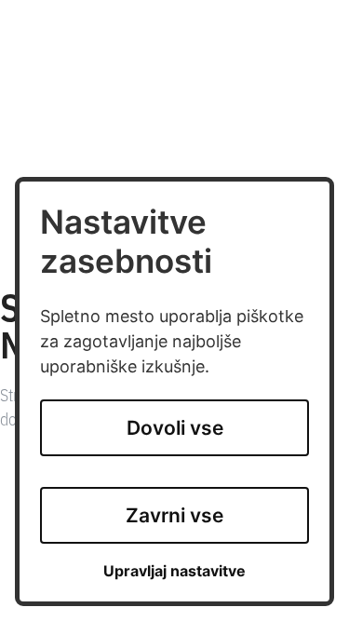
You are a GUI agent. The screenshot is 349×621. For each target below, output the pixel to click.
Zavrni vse (174, 515)
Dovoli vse (175, 427)
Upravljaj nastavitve (174, 571)
